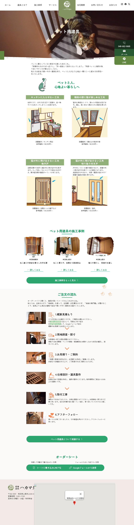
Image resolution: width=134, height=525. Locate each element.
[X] (129, 4)
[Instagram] (122, 4)
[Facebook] (125, 4)
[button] (52, 5)
